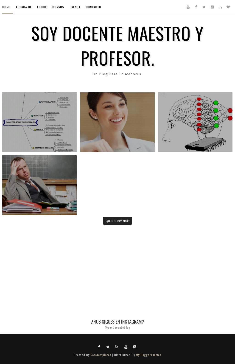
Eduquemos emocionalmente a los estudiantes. (39, 122)
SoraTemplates (100, 354)
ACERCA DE (24, 6)
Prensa (75, 6)
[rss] (117, 346)
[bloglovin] (228, 7)
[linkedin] (220, 7)
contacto (93, 6)
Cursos (58, 6)
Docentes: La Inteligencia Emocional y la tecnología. (195, 122)
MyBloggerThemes (148, 354)
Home (6, 6)
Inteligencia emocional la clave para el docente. (117, 122)
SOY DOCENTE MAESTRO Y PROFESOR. (117, 45)
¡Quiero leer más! (117, 220)
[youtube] (188, 7)
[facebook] (196, 7)
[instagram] (212, 7)
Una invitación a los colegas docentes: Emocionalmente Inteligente (39, 185)
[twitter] (204, 7)
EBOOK (42, 6)
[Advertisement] (117, 262)
